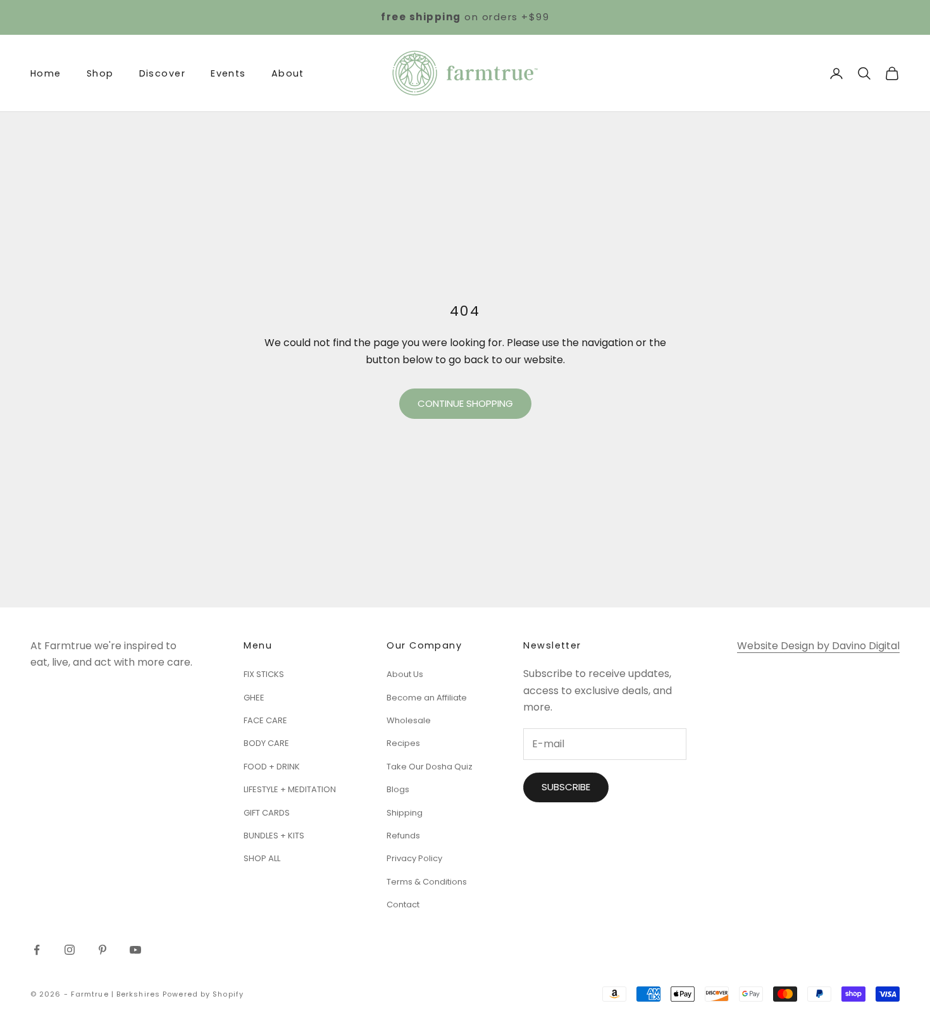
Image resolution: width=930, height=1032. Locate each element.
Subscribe (566, 786)
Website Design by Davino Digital (818, 645)
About (287, 73)
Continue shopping (465, 403)
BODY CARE (266, 743)
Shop (100, 73)
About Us (405, 674)
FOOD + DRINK (272, 767)
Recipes (403, 743)
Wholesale (409, 720)
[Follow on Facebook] (36, 949)
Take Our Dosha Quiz (430, 767)
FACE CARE (265, 720)
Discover (162, 73)
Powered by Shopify (203, 994)
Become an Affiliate (427, 698)
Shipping (405, 813)
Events (228, 73)
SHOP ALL (262, 858)
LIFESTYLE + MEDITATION (290, 789)
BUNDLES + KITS (274, 836)
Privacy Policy (414, 858)
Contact (403, 904)
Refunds (403, 836)
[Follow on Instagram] (69, 949)
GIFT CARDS (267, 813)
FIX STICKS (264, 674)
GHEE (254, 698)
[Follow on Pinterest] (102, 949)
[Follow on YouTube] (135, 949)
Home (45, 73)
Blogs (398, 789)
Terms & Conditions (427, 882)
